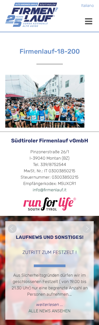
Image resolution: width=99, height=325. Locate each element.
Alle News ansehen (49, 311)
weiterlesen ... (49, 305)
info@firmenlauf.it (50, 190)
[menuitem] (87, 6)
